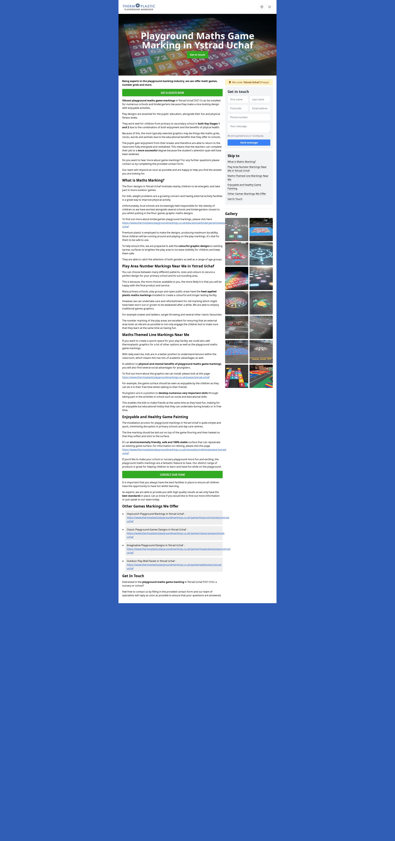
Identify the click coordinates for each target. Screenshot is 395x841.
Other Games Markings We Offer (247, 193)
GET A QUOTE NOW (172, 92)
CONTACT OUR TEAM (172, 474)
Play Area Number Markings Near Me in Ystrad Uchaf (247, 168)
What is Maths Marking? (242, 161)
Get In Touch (235, 199)
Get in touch (197, 54)
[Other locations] (262, 7)
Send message (249, 142)
